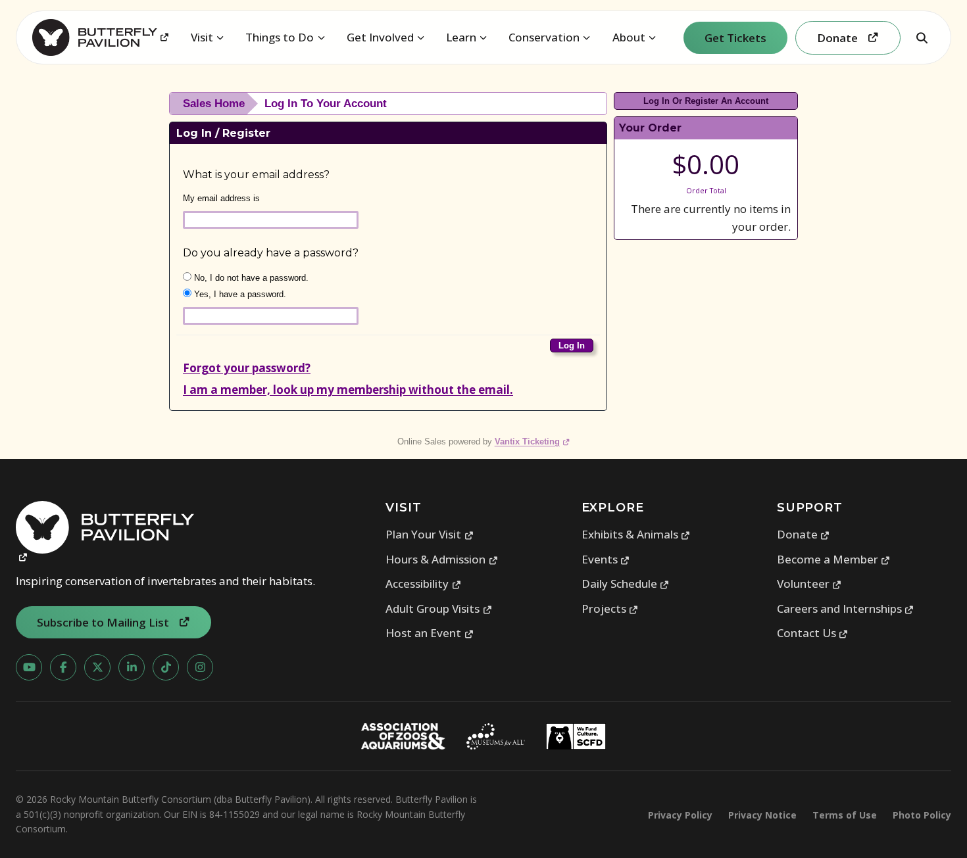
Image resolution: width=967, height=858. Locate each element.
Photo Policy (922, 815)
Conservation (544, 37)
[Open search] (921, 37)
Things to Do (279, 37)
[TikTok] (166, 667)
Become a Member (834, 559)
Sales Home (214, 103)
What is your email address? (256, 174)
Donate (803, 534)
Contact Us (813, 632)
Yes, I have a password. (238, 294)
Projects (610, 608)
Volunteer (809, 583)
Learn (461, 37)
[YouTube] (29, 667)
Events (606, 559)
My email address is (221, 198)
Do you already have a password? (271, 253)
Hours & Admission (441, 559)
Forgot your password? (246, 367)
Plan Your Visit (429, 534)
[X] (97, 667)
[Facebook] (63, 667)
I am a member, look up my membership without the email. (348, 389)
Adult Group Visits (438, 608)
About (628, 37)
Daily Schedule (626, 583)
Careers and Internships (845, 608)
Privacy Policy (680, 815)
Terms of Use (844, 815)
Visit (202, 37)
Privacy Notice (762, 815)
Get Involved (380, 37)
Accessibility (423, 583)
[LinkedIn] (131, 667)
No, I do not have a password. (250, 278)
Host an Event (429, 632)
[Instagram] (200, 667)
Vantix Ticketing (532, 441)
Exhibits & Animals (636, 534)
